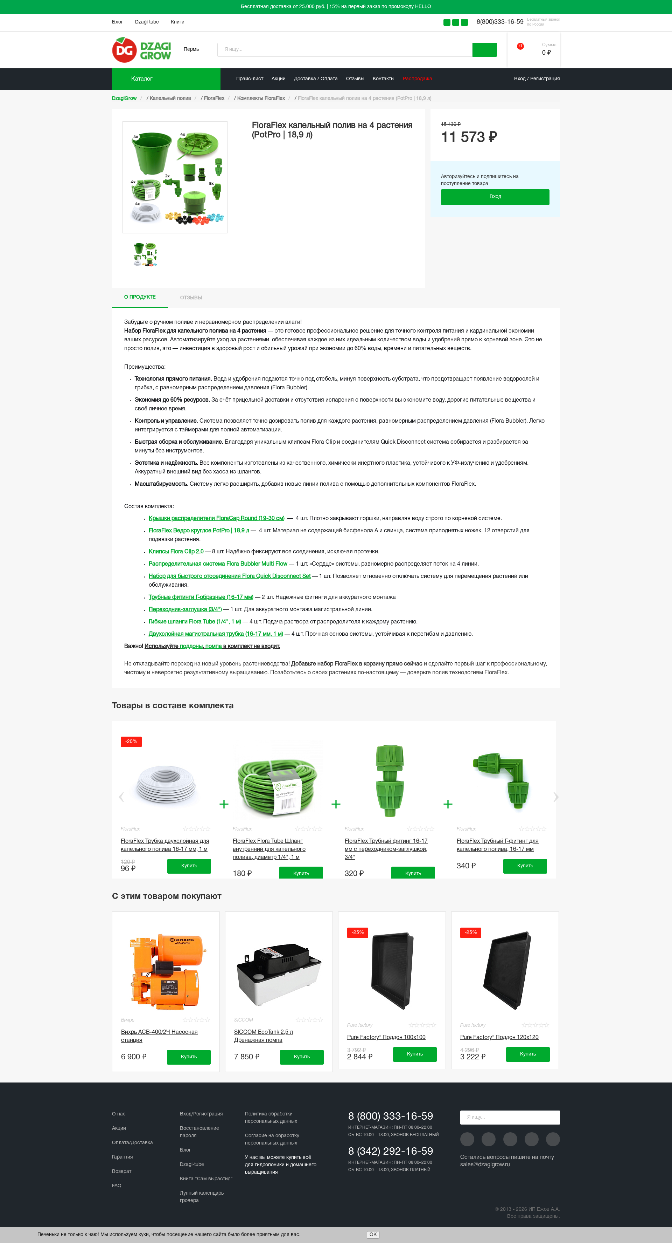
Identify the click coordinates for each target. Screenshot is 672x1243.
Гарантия (122, 1157)
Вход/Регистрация (201, 1114)
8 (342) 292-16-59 (390, 1152)
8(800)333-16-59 (500, 22)
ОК (373, 1234)
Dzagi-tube (192, 1164)
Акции (279, 79)
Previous (116, 797)
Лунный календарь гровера (202, 1197)
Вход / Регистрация (537, 79)
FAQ (116, 1186)
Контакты (383, 79)
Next (556, 797)
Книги (177, 22)
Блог (117, 22)
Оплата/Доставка (132, 1143)
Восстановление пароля (199, 1132)
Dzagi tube (147, 22)
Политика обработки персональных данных (271, 1118)
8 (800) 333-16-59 (390, 1117)
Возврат (121, 1171)
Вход (495, 196)
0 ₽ (546, 53)
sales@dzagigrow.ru (485, 1164)
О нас (119, 1114)
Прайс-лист (249, 79)
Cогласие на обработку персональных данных (272, 1140)
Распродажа (417, 79)
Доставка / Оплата (316, 79)
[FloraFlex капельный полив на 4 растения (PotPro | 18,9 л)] (145, 254)
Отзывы (355, 79)
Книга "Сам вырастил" (206, 1179)
